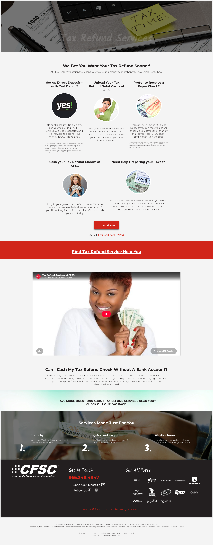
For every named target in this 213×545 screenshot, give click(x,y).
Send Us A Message (86, 485)
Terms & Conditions (96, 509)
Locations (108, 225)
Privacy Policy (126, 509)
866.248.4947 (84, 477)
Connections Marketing (110, 535)
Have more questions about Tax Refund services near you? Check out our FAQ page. (106, 402)
